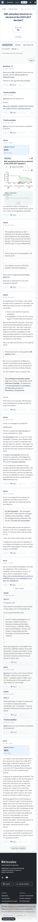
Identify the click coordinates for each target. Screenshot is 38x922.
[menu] (32, 84)
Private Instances (25, 898)
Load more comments (18, 848)
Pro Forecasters (24, 901)
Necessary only (8, 915)
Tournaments (6, 898)
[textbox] (18, 76)
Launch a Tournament (26, 895)
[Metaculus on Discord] (7, 877)
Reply (14, 85)
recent (14, 49)
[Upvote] (4, 85)
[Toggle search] (30, 2)
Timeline (17, 45)
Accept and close (8, 919)
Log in (17, 2)
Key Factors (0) (28, 45)
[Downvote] (7, 85)
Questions (5, 895)
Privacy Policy (30, 911)
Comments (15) (7, 45)
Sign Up (24, 2)
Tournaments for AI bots (9, 901)
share (19, 37)
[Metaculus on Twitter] (2, 877)
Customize (19, 915)
